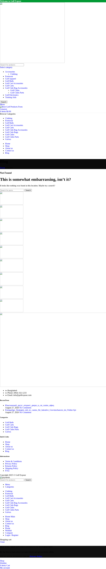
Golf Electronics (11, 95)
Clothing (13, 74)
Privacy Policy (11, 464)
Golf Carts (9, 86)
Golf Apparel (10, 79)
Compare (9, 533)
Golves (8, 432)
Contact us (9, 449)
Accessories (10, 72)
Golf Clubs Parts (17, 93)
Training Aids (10, 97)
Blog (7, 451)
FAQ (7, 471)
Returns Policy (11, 466)
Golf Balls (9, 81)
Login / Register (11, 535)
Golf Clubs (14, 90)
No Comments (25, 408)
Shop (7, 444)
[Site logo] (32, 62)
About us (9, 447)
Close (2, 542)
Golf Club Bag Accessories (16, 88)
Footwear (9, 76)
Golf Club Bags (11, 427)
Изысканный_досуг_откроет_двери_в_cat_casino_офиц (29, 405)
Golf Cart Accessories (14, 83)
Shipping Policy (11, 468)
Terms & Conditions (13, 461)
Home (2, 168)
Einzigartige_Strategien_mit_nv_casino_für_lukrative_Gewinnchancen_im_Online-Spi (40, 410)
